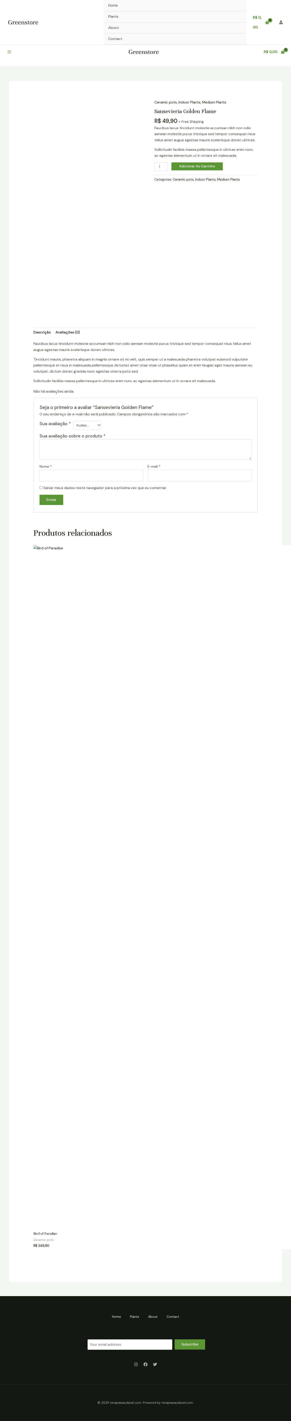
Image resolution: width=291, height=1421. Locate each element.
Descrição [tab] (42, 332)
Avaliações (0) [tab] (67, 332)
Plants (113, 16)
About (113, 27)
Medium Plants (214, 102)
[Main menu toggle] (9, 52)
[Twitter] (155, 1364)
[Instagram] (136, 1364)
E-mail (154, 466)
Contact (115, 38)
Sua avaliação (55, 424)
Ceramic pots (165, 102)
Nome (46, 466)
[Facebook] (145, 1364)
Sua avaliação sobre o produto (72, 436)
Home (113, 5)
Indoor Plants (189, 102)
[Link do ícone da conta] (281, 22)
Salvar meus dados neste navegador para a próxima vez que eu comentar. (105, 487)
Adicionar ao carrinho (197, 166)
